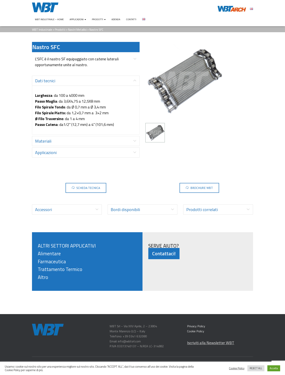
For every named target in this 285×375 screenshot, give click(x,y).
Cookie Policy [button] (236, 368)
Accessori (43, 209)
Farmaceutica (52, 261)
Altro (43, 277)
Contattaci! (164, 253)
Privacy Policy (196, 326)
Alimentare (49, 253)
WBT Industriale (42, 29)
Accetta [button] (274, 368)
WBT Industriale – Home (49, 19)
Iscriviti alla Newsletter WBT (210, 343)
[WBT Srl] (45, 7)
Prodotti (98, 19)
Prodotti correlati (202, 209)
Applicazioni (77, 19)
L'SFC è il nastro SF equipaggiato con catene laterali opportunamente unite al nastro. (77, 62)
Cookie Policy (195, 331)
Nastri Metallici (77, 29)
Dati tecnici (45, 80)
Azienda (115, 19)
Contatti (131, 19)
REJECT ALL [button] (256, 368)
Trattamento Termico (60, 269)
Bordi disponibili (125, 209)
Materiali (43, 141)
